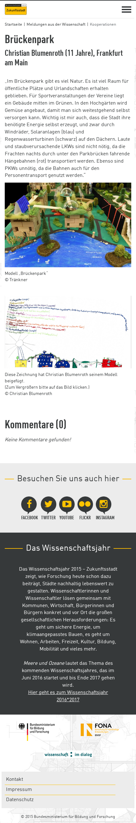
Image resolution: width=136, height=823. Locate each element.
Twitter (48, 518)
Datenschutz (20, 799)
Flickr (85, 518)
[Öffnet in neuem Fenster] (36, 732)
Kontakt (14, 779)
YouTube (66, 518)
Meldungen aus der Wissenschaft (56, 25)
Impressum (19, 789)
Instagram (105, 518)
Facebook (29, 518)
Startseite (13, 25)
